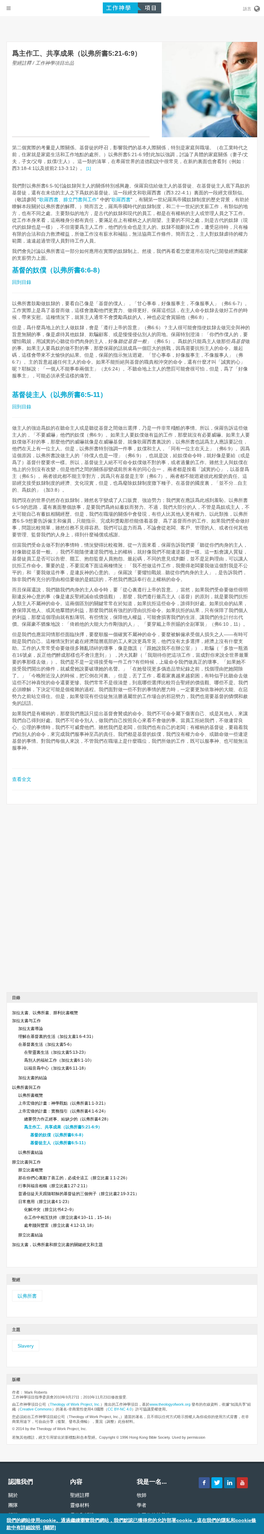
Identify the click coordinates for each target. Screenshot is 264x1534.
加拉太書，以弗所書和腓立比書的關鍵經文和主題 (57, 1244)
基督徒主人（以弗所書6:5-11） (59, 394)
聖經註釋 (79, 1495)
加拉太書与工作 (26, 1020)
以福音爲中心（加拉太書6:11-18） (56, 1068)
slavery (26, 1346)
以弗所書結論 (30, 1152)
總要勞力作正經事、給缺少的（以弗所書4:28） (67, 1119)
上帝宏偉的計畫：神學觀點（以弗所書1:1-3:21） (63, 1103)
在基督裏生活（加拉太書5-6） (46, 1044)
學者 (141, 1505)
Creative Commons (36, 1409)
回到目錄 (21, 282)
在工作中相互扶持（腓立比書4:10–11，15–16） (68, 1217)
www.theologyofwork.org (170, 1404)
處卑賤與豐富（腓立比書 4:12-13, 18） (60, 1225)
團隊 (13, 1505)
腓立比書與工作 (26, 1162)
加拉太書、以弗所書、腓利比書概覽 (45, 1012)
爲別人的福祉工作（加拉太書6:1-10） (59, 1060)
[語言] (256, 7)
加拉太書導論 (30, 1028)
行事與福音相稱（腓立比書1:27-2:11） (54, 1185)
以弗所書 (27, 1296)
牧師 (141, 1495)
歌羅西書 (121, 199)
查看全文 (21, 779)
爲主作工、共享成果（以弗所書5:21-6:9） (63, 1127)
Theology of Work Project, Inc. (75, 1404)
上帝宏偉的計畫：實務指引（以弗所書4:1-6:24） (63, 1111)
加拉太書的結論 (32, 1077)
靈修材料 (79, 1505)
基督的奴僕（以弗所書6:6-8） (58, 270)
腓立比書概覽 (30, 1170)
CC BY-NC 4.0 (120, 1409)
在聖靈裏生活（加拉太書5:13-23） (56, 1052)
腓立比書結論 (30, 1235)
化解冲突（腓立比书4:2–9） (50, 1209)
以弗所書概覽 (30, 1095)
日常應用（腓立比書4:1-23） (45, 1201)
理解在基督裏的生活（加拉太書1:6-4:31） (57, 1036)
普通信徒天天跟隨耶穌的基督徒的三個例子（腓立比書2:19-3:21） (78, 1193)
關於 (13, 1495)
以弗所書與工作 (26, 1087)
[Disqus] (132, 901)
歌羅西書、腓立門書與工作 (68, 199)
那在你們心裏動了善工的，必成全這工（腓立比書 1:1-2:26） (74, 1178)
